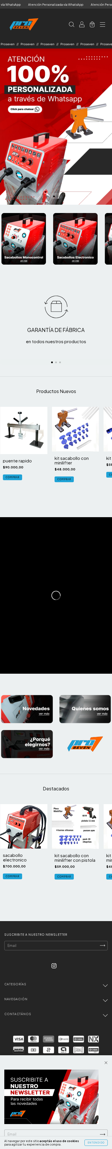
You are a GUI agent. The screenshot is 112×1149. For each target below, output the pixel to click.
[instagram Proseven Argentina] (54, 965)
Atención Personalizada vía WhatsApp (41, 4)
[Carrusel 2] (75, 239)
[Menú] (102, 24)
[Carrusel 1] (56, 122)
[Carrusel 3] (27, 744)
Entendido (96, 1142)
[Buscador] (71, 24)
